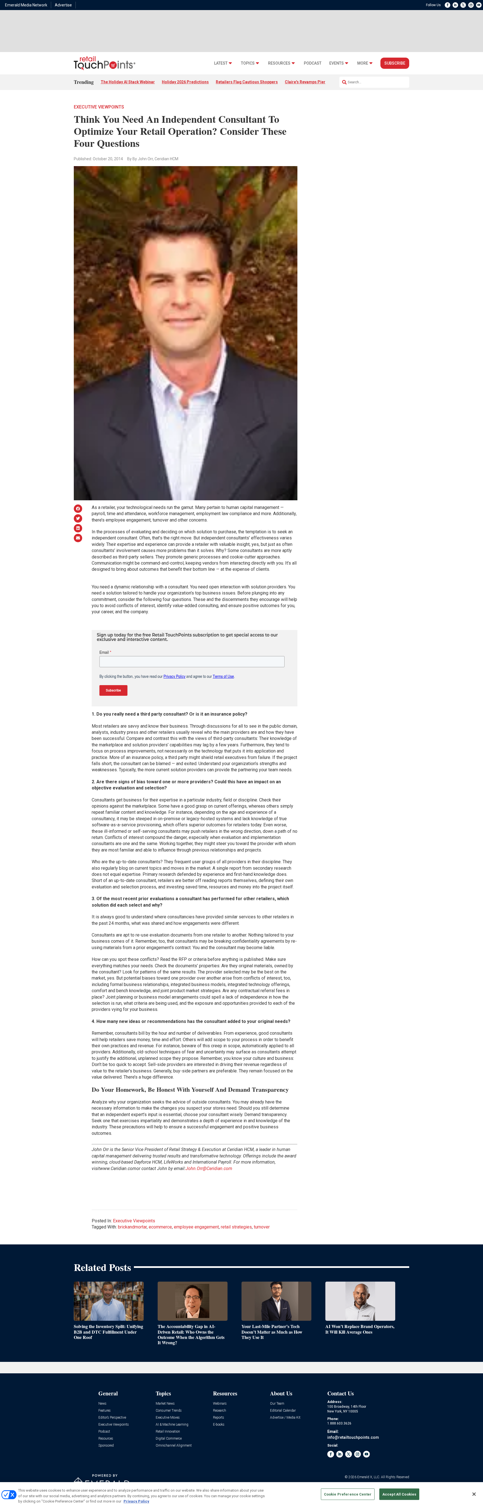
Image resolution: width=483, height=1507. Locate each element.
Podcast (312, 63)
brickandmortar (132, 1227)
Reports (218, 1417)
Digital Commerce (169, 1438)
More (362, 63)
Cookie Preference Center (347, 1494)
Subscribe (394, 63)
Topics (248, 63)
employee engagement (196, 1227)
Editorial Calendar (283, 1410)
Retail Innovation (168, 1431)
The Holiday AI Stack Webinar (128, 82)
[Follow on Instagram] (471, 5)
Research (219, 1410)
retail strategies (236, 1227)
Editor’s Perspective (112, 1417)
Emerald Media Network (26, 5)
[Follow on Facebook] (447, 5)
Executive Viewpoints (99, 107)
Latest (221, 63)
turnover (262, 1227)
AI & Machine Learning (172, 1424)
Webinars (220, 1403)
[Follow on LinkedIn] (455, 5)
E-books (218, 1424)
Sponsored (106, 1445)
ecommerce (160, 1227)
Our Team (277, 1403)
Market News (165, 1403)
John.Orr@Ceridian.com (209, 1168)
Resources (279, 63)
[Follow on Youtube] (479, 5)
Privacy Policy (136, 1501)
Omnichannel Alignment (174, 1445)
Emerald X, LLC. (368, 1477)
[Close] (474, 1494)
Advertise (63, 5)
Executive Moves (168, 1417)
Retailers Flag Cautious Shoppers (247, 82)
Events (336, 63)
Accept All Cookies (399, 1494)
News (102, 1403)
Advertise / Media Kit (285, 1417)
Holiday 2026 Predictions (185, 82)
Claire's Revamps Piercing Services (318, 82)
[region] (241, 1494)
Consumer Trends (169, 1410)
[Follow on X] (463, 5)
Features (104, 1410)
